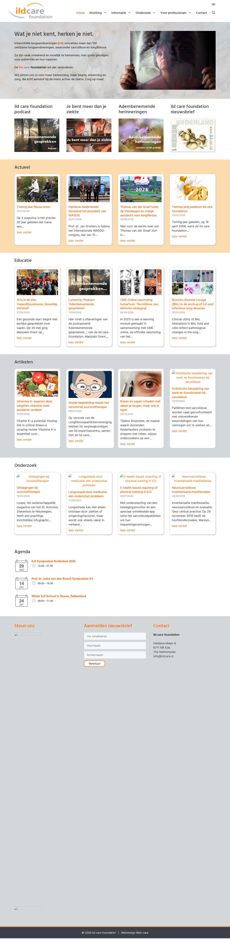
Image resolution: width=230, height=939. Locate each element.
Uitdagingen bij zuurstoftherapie (28, 490)
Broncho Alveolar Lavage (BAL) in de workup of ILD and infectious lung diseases (192, 304)
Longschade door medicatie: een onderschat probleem (87, 494)
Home (80, 13)
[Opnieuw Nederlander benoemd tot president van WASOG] (89, 200)
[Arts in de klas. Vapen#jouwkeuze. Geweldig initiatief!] (37, 293)
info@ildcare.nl (163, 656)
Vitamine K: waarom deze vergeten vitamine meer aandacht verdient (34, 406)
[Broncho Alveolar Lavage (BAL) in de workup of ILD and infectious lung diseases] (192, 293)
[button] (213, 13)
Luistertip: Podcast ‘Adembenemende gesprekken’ (81, 304)
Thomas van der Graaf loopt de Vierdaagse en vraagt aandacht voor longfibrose (139, 211)
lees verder (24, 232)
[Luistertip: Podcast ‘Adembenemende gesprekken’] (89, 293)
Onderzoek (143, 13)
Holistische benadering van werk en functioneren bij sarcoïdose (190, 393)
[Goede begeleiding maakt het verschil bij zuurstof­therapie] (90, 396)
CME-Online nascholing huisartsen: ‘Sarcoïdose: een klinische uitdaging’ (139, 304)
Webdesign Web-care (134, 932)
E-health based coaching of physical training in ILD (138, 490)
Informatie (118, 13)
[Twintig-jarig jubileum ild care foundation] (192, 200)
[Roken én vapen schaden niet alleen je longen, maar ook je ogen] (141, 394)
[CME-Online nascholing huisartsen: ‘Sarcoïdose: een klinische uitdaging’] (141, 293)
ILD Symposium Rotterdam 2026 (53, 561)
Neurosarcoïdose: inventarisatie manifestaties (191, 490)
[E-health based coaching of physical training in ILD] (141, 481)
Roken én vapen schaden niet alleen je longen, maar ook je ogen (140, 406)
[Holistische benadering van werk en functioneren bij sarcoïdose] (192, 382)
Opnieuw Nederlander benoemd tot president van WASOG (87, 211)
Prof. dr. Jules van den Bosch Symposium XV (62, 578)
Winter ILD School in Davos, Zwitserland (58, 596)
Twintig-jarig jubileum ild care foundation (192, 209)
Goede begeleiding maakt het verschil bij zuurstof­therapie (88, 405)
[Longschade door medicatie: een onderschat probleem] (89, 485)
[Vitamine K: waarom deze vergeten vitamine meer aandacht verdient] (37, 394)
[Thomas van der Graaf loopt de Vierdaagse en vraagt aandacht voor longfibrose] (141, 200)
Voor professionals (173, 13)
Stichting (95, 13)
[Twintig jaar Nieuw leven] (37, 200)
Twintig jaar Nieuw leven (33, 207)
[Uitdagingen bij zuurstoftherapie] (37, 481)
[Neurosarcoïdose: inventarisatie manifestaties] (192, 481)
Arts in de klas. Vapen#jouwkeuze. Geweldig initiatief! (37, 304)
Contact (201, 13)
